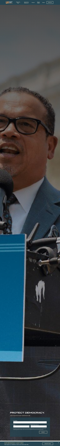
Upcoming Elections (26, 2)
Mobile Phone (35, 424)
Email (14, 424)
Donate (50, 2)
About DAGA (38, 2)
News (43, 2)
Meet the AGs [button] (18, 2)
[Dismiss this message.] (58, 443)
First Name (15, 420)
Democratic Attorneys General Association (9, 2)
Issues (33, 2)
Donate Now (48, 443)
